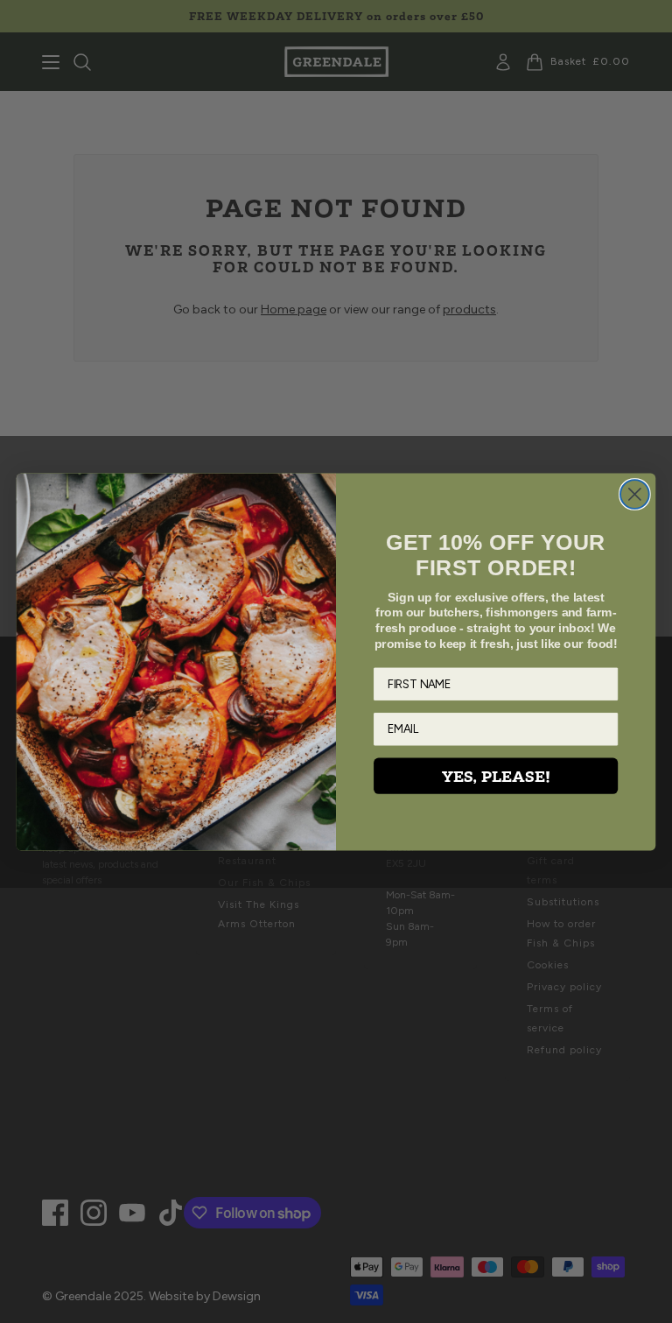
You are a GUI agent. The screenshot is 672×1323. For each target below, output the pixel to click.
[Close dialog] (634, 494)
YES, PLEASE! (496, 775)
